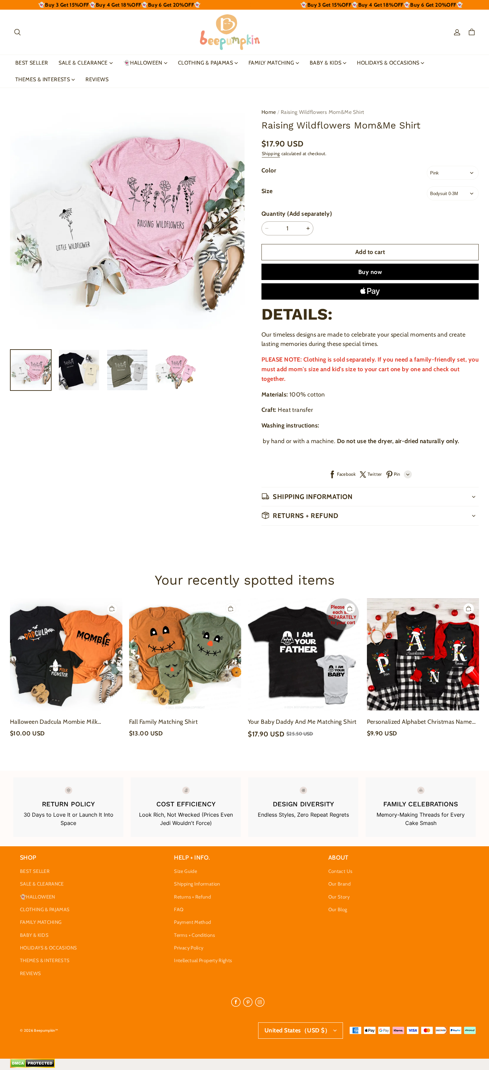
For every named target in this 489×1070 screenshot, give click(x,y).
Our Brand (339, 884)
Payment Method (192, 922)
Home (268, 112)
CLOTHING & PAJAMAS (205, 63)
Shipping (271, 153)
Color (268, 170)
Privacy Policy (188, 948)
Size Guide (185, 871)
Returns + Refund (192, 897)
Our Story (339, 897)
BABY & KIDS (325, 63)
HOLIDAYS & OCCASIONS (388, 63)
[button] (17, 32)
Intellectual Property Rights (203, 960)
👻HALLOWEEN (142, 63)
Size (267, 191)
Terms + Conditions (194, 935)
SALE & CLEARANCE (83, 63)
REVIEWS (96, 79)
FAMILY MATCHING (271, 63)
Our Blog (337, 910)
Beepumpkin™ (46, 1030)
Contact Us (340, 871)
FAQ (178, 910)
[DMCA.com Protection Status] (32, 1066)
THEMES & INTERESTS (42, 79)
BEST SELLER (31, 63)
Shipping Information (197, 884)
